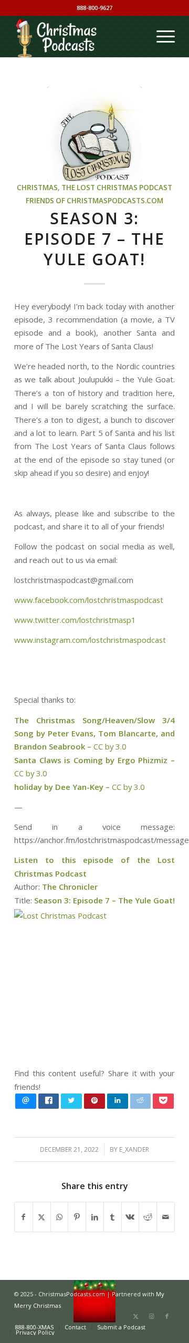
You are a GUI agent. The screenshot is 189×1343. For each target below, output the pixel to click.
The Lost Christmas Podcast (116, 187)
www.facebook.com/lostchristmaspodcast (88, 600)
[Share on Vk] (130, 1217)
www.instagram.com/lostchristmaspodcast (90, 639)
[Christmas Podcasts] (78, 36)
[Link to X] (135, 1316)
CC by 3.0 (110, 746)
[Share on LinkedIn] (94, 1217)
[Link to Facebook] (167, 1316)
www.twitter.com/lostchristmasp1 (75, 620)
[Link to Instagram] (151, 1316)
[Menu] (160, 36)
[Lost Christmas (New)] (94, 134)
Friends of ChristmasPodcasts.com (94, 200)
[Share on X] (41, 1217)
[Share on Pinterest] (77, 1217)
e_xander (134, 1149)
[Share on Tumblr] (112, 1217)
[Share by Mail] (165, 1217)
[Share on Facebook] (24, 1217)
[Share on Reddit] (147, 1217)
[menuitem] (160, 36)
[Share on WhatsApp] (59, 1217)
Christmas (37, 187)
